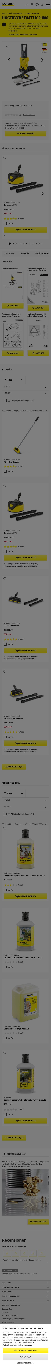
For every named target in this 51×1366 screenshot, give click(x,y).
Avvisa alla (25, 1357)
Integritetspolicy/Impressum (20, 1345)
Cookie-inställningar (25, 1363)
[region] (25, 1345)
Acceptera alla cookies (25, 1351)
